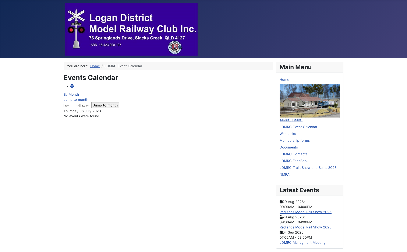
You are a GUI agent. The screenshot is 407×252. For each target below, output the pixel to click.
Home (284, 79)
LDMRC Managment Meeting (303, 242)
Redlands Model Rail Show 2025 (306, 212)
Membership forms (295, 140)
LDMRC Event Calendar (298, 127)
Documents (289, 147)
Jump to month (76, 99)
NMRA (285, 174)
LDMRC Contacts (293, 154)
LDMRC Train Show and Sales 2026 (308, 167)
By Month (71, 94)
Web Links (288, 134)
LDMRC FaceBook (294, 161)
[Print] (72, 86)
